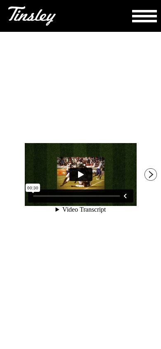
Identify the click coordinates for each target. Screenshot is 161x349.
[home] (30, 16)
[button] (144, 16)
